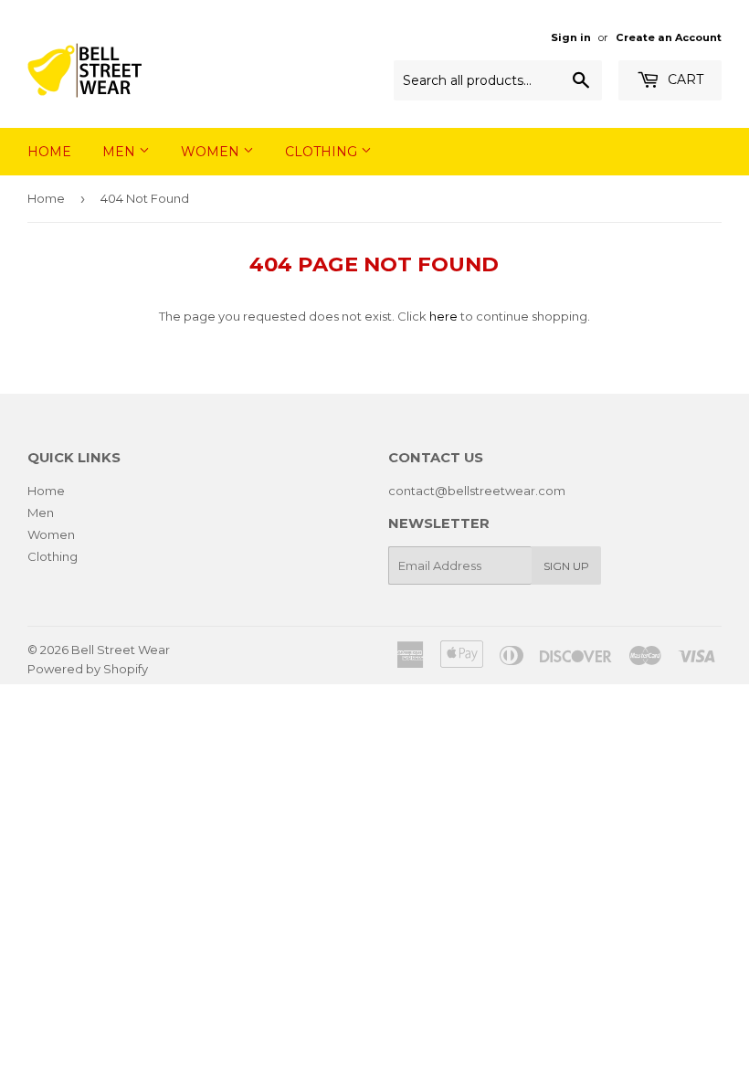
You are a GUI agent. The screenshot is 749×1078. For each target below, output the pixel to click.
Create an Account (669, 37)
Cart (683, 79)
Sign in (571, 37)
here (443, 316)
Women (212, 151)
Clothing (323, 151)
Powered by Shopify (87, 668)
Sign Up (566, 566)
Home (49, 151)
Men (120, 151)
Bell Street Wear (120, 649)
